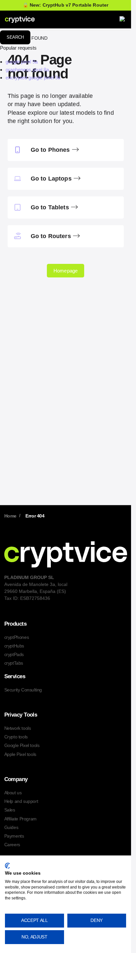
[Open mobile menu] (122, 19)
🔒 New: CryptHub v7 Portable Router (66, 5)
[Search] (92, 19)
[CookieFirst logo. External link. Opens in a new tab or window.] (7, 866)
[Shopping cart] (107, 19)
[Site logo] (20, 19)
